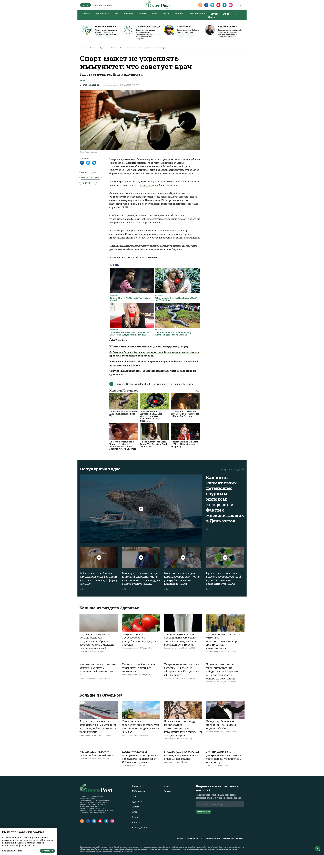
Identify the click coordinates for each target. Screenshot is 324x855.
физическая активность (90, 177)
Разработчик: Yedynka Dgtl (233, 838)
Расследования (197, 13)
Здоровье (128, 13)
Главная (83, 48)
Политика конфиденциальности (188, 838)
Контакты (169, 791)
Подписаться (203, 811)
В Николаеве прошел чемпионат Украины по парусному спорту (149, 346)
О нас (167, 786)
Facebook (145, 383)
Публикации (102, 13)
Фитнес (113, 48)
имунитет (85, 172)
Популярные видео (100, 469)
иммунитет (174, 181)
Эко (116, 13)
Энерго (142, 13)
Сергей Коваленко (89, 84)
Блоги (166, 13)
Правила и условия (212, 838)
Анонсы (179, 13)
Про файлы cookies (12, 850)
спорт (94, 172)
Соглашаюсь (47, 851)
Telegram (188, 383)
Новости (85, 13)
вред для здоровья (88, 183)
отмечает (146, 185)
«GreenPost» (118, 847)
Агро (154, 13)
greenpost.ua (118, 849)
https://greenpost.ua (215, 847)
